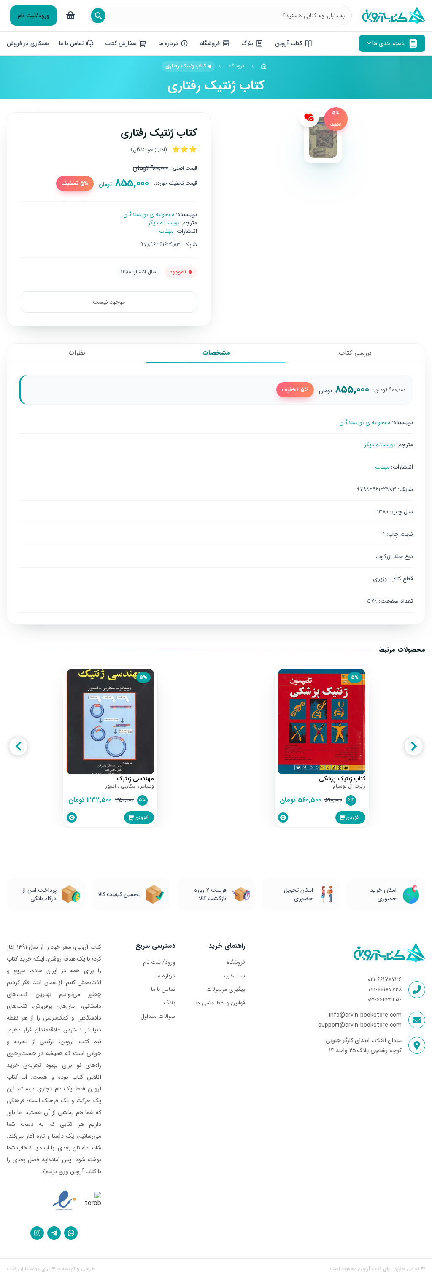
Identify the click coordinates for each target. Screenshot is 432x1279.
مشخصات (216, 353)
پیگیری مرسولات (225, 989)
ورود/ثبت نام (33, 15)
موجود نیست (109, 302)
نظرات (76, 353)
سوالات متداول (157, 1016)
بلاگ (169, 1002)
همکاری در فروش (28, 43)
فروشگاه (236, 66)
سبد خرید (233, 975)
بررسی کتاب (355, 353)
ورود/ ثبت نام (159, 962)
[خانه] (264, 66)
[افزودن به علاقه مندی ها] (309, 117)
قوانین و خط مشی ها (219, 1002)
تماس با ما (163, 989)
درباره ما (165, 975)
